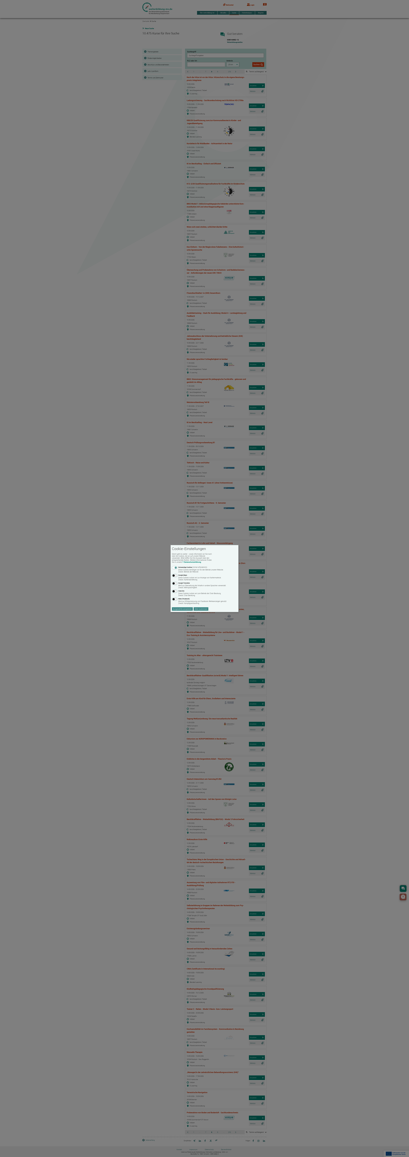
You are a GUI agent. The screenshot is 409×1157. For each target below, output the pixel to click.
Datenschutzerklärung (192, 562)
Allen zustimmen (201, 609)
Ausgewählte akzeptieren (182, 609)
